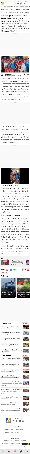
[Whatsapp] (21, 3)
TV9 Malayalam (5, 446)
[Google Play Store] (10, 426)
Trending (11, 12)
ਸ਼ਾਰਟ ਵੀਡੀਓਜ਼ (10, 7)
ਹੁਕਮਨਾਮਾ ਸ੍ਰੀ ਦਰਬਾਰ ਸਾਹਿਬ (16, 9)
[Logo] (2, 3)
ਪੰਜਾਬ (4, 7)
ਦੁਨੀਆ (17, 7)
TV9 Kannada (5, 443)
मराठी (16, 1)
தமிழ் (26, 1)
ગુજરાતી (19, 1)
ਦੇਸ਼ (14, 7)
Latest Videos (6, 355)
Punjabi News (4, 12)
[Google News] (11, 270)
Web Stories (5, 276)
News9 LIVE (17, 446)
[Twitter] (17, 421)
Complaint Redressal (10, 432)
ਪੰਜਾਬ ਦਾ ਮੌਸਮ (5, 9)
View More (24, 276)
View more (24, 323)
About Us (12, 429)
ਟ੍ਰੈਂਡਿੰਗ (22, 7)
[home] (1, 6)
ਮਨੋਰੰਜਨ (26, 7)
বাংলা (23, 1)
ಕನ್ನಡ (9, 1)
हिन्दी (2, 1)
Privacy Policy (20, 432)
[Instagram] (20, 421)
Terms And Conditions (14, 435)
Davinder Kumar (8, 74)
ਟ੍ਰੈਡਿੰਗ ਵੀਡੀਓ (4, 273)
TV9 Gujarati (19, 443)
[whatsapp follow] (14, 270)
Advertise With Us (20, 429)
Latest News (6, 323)
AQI (18, 3)
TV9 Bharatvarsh (8, 440)
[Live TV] (24, 4)
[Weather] (15, 3)
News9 (5, 1)
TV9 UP (12, 446)
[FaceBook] (13, 421)
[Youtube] (7, 270)
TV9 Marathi (16, 440)
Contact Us (6, 429)
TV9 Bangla (12, 443)
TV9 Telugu (23, 440)
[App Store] (19, 427)
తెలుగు (12, 1)
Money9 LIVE (24, 446)
